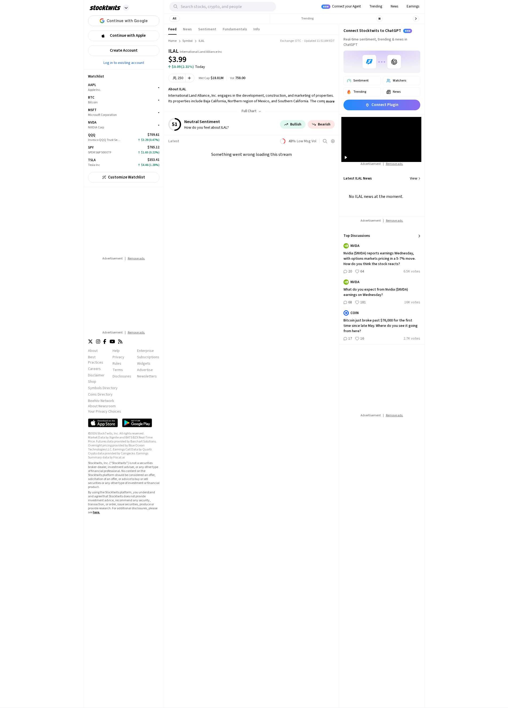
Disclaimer (96, 375)
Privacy (118, 357)
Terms (118, 370)
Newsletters (147, 376)
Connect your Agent (342, 6)
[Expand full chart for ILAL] (311, 56)
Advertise (145, 370)
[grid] (124, 125)
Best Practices (95, 360)
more (330, 101)
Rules (117, 363)
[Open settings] (333, 141)
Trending (375, 6)
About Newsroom (102, 406)
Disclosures (122, 376)
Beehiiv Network (101, 401)
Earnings (413, 6)
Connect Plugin (384, 105)
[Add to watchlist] (190, 78)
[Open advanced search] (325, 141)
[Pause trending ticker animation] (379, 18)
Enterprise (145, 350)
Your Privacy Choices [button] (104, 411)
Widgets (143, 363)
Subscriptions (148, 357)
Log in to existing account (123, 62)
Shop (92, 381)
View (413, 178)
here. (96, 512)
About (93, 350)
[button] (126, 8)
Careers (94, 369)
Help (116, 350)
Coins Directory (100, 394)
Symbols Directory (103, 388)
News (394, 6)
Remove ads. (136, 258)
